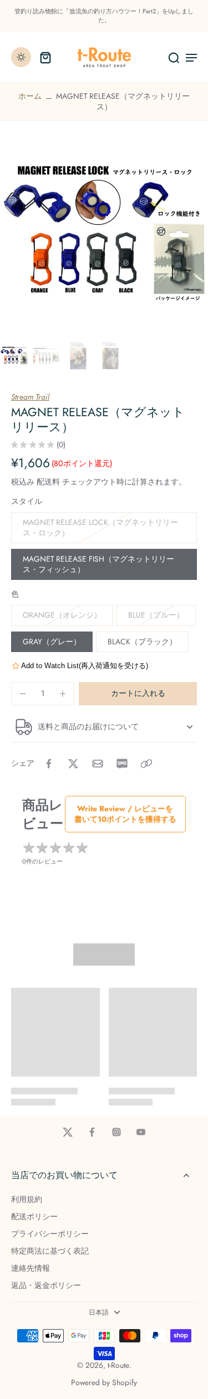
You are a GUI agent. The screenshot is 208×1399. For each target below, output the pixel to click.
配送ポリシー (34, 1216)
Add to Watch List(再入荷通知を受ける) (84, 665)
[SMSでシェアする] (122, 763)
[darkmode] (21, 57)
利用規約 (26, 1199)
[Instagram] (116, 1132)
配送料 (49, 481)
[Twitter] (67, 1132)
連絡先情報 (30, 1268)
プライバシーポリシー (50, 1234)
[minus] (23, 694)
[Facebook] (92, 1132)
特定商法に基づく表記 (50, 1251)
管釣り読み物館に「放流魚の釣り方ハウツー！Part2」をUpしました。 (104, 15)
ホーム (30, 96)
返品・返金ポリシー (46, 1285)
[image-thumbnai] (14, 356)
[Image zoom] (104, 233)
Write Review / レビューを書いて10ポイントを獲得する (125, 814)
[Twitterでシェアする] (73, 763)
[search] (173, 57)
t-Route (118, 1365)
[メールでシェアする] (97, 763)
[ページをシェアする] (146, 763)
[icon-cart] (45, 57)
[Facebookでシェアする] (49, 763)
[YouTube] (141, 1132)
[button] (138, 693)
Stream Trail (30, 396)
